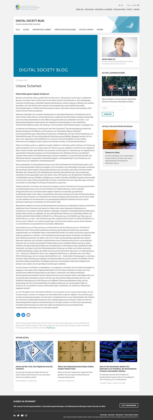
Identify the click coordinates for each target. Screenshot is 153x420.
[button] (18, 315)
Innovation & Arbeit (42, 29)
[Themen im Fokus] (119, 139)
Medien (136, 9)
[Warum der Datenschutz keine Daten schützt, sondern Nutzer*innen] (76, 351)
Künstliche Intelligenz (65, 29)
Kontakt (134, 5)
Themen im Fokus (112, 152)
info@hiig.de (50, 328)
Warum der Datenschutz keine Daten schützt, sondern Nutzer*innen (76, 367)
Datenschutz (119, 415)
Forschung (89, 9)
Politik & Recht (86, 29)
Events (130, 9)
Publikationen (120, 9)
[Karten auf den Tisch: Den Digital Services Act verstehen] (34, 351)
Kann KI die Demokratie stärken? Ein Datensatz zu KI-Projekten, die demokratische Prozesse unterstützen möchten (118, 368)
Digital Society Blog (30, 20)
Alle (18, 29)
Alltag (26, 29)
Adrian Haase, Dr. (108, 59)
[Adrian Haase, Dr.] (119, 47)
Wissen (100, 29)
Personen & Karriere (103, 9)
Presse (129, 5)
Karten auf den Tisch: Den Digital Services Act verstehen (34, 367)
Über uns (80, 9)
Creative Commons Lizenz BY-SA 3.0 (127, 417)
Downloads (103, 415)
